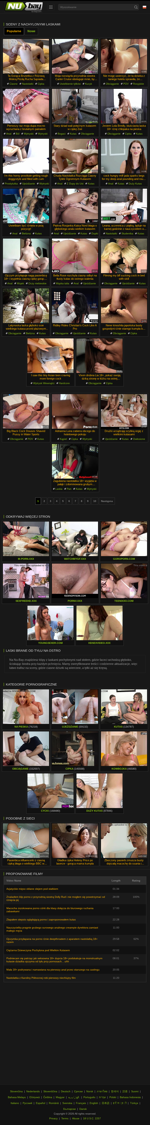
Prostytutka (11, 183)
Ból (17, 133)
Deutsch (65, 1091)
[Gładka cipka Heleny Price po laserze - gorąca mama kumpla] (75, 840)
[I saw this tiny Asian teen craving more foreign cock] (50, 355)
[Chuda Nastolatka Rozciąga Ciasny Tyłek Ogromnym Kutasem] (75, 156)
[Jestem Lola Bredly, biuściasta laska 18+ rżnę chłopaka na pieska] (124, 106)
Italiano (15, 1103)
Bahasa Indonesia (130, 1097)
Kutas (73, 133)
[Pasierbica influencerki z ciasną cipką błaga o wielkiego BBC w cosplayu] (26, 840)
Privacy (53, 1118)
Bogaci (61, 133)
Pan (69, 488)
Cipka (41, 83)
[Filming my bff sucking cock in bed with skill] (124, 256)
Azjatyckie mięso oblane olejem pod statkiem (32, 888)
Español (40, 1103)
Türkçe (134, 1103)
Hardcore (64, 383)
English (94, 1103)
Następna (107, 501)
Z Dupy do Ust (75, 183)
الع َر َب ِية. (74, 1097)
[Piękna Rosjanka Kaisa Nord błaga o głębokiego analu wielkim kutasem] (75, 206)
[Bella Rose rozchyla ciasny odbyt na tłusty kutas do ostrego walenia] (75, 256)
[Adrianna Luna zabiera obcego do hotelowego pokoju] (75, 411)
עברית (102, 1097)
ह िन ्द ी (119, 1103)
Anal (8, 133)
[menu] (51, 7)
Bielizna (26, 233)
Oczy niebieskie (37, 283)
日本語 (105, 1103)
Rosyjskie (138, 83)
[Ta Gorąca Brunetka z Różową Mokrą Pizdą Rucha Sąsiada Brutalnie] (26, 56)
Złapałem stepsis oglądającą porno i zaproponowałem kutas (41, 919)
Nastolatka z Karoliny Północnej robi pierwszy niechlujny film (41, 977)
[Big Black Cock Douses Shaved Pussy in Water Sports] (26, 411)
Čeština (47, 1097)
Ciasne (14, 83)
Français (81, 1103)
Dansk (83, 1108)
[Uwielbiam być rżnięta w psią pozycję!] (26, 206)
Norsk (89, 1091)
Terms (64, 1118)
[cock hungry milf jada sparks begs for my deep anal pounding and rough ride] (124, 156)
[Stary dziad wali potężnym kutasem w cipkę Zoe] (75, 106)
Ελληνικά (34, 1097)
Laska (58, 488)
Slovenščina (50, 1091)
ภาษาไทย (102, 1091)
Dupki (94, 233)
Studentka (127, 233)
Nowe (31, 31)
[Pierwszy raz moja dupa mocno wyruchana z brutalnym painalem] (26, 106)
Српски (78, 1091)
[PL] (144, 7)
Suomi (134, 1091)
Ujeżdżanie (28, 183)
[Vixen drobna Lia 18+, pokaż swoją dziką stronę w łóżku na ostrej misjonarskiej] (99, 355)
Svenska (67, 1103)
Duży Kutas (135, 183)
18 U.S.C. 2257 (92, 1118)
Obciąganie (112, 83)
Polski (112, 1097)
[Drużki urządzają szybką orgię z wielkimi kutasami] (124, 411)
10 (94, 501)
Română (54, 1103)
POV (126, 83)
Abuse (75, 1118)
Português (89, 1097)
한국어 (115, 1091)
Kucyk (88, 83)
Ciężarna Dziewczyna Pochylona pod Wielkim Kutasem (38, 950)
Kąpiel (63, 438)
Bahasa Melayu (17, 1097)
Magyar (60, 1097)
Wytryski (28, 133)
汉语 (125, 1091)
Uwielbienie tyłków (70, 83)
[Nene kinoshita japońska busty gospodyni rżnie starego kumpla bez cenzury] (124, 305)
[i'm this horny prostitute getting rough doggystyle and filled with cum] (26, 156)
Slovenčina (16, 1091)
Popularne (14, 31)
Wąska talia (62, 283)
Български (69, 1108)
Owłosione (139, 438)
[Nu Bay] (24, 7)
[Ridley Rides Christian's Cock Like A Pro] (75, 305)
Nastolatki (27, 83)
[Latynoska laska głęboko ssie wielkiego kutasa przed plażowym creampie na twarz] (26, 305)
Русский (27, 1103)
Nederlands (33, 1091)
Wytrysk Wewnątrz (44, 383)
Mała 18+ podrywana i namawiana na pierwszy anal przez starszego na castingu (53, 969)
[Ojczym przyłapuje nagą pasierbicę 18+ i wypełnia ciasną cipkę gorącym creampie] (26, 256)
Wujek (20, 283)
